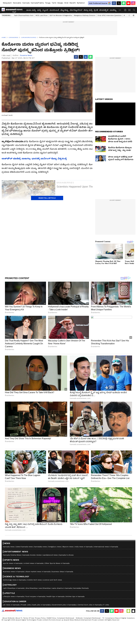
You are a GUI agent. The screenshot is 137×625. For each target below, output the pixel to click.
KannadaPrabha (37, 3)
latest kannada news (24, 547)
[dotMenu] (120, 10)
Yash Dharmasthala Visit (23, 15)
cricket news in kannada (33, 563)
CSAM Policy (51, 618)
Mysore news (68, 547)
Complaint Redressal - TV (93, 618)
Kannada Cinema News (12, 555)
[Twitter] (119, 3)
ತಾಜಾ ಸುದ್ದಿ (31, 10)
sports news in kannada (12, 563)
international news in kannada (106, 547)
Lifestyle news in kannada (13, 596)
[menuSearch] (134, 10)
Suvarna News (26, 55)
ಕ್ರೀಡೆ (96, 10)
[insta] (133, 3)
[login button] (126, 10)
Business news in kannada (13, 572)
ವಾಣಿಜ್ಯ (113, 10)
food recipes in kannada (35, 596)
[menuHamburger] (129, 10)
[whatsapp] (123, 3)
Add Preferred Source (98, 3)
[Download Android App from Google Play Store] (128, 611)
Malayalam (7, 3)
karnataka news (40, 547)
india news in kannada (83, 547)
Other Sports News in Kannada (57, 563)
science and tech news (52, 580)
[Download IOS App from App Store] (133, 611)
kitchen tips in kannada (75, 596)
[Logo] (13, 10)
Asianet (12, 610)
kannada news (8, 547)
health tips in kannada (55, 596)
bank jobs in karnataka (41, 605)
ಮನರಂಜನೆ (54, 10)
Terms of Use (28, 618)
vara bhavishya (44, 588)
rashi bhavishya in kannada (13, 588)
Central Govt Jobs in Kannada (90, 605)
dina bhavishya (31, 588)
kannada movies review (32, 555)
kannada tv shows (66, 555)
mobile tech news (34, 580)
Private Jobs (26, 605)
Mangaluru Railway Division (84, 15)
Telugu (48, 3)
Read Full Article (47, 198)
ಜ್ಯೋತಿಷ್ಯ (64, 10)
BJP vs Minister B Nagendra (61, 15)
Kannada (26, 3)
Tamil (54, 3)
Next (133, 15)
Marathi (72, 3)
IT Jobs (106, 605)
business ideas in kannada (62, 572)
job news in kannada (11, 605)
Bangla (60, 3)
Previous (129, 15)
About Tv (18, 618)
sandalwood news (50, 555)
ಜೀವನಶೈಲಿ (103, 10)
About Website (8, 618)
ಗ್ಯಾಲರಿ (45, 10)
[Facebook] (114, 3)
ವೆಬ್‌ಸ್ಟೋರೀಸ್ (76, 10)
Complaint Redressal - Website (70, 618)
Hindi (66, 3)
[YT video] (128, 3)
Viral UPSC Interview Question (109, 15)
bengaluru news (54, 547)
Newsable (17, 3)
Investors (131, 618)
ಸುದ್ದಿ (39, 10)
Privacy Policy (40, 618)
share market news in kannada (38, 572)
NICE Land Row (41, 15)
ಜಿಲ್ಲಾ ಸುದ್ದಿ (88, 10)
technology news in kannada (14, 580)
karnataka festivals (81, 588)
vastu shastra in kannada (62, 588)
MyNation (81, 3)
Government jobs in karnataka (64, 605)
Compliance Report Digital (115, 618)
